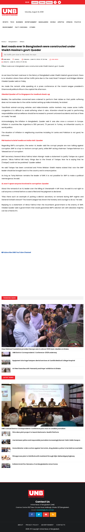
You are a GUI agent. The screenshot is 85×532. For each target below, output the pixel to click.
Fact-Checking (21, 27)
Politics (77, 22)
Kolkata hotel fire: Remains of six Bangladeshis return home (35, 464)
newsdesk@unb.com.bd (42, 510)
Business (19, 22)
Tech (12, 22)
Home (4, 42)
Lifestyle (61, 22)
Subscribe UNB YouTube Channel (17, 252)
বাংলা (27, 2)
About (20, 525)
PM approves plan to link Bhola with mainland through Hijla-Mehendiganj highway (43, 456)
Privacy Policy (32, 525)
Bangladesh (43, 22)
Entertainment (31, 22)
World (53, 22)
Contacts (60, 525)
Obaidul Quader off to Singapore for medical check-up (26, 94)
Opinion (69, 22)
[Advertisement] (42, 231)
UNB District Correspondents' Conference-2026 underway (34, 353)
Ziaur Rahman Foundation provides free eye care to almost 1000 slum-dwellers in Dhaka (35, 349)
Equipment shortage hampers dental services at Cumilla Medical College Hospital (43, 360)
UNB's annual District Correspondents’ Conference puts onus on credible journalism (34, 429)
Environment (8, 27)
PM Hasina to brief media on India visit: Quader (22, 140)
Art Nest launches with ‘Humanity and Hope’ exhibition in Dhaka (36, 368)
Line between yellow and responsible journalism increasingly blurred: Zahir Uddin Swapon (46, 440)
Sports (5, 22)
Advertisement (47, 525)
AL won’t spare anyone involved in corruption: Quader (25, 183)
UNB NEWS (54, 59)
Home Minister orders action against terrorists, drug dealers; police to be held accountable (47, 448)
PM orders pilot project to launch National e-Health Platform (35, 432)
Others (32, 27)
